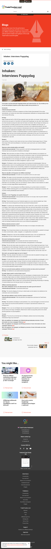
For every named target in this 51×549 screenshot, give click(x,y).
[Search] (32, 11)
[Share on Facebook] (5, 63)
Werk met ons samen (25, 534)
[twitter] (20, 448)
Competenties (25, 476)
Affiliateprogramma (25, 516)
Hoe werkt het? (25, 478)
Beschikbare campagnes (25, 501)
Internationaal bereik (25, 484)
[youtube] (30, 448)
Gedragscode (25, 518)
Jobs (26, 514)
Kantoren (25, 510)
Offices (25, 512)
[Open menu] (48, 11)
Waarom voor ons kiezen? (25, 480)
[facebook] (24, 448)
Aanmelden (25, 499)
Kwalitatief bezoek (25, 482)
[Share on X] (8, 63)
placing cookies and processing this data (15, 544)
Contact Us (25, 439)
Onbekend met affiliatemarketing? (25, 529)
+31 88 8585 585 (25, 441)
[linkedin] (27, 448)
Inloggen (25, 487)
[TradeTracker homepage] (12, 7)
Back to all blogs (7, 49)
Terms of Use (25, 521)
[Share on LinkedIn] (12, 63)
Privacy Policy (25, 523)
